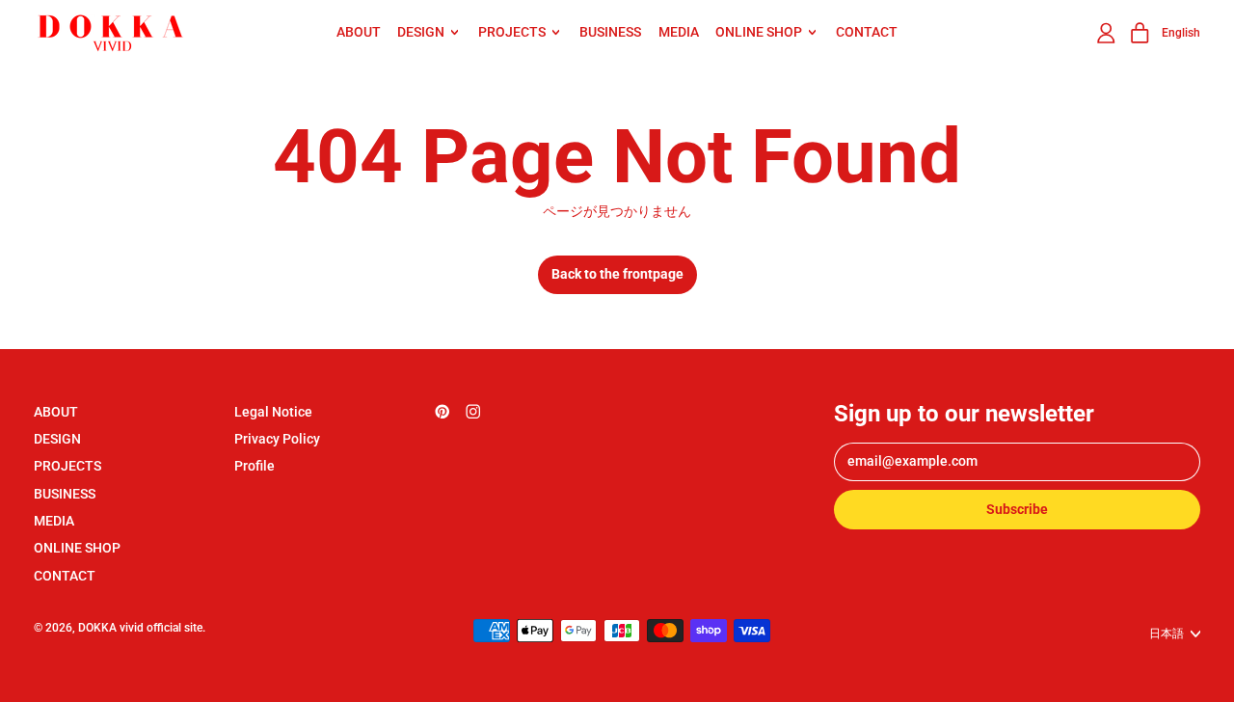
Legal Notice (273, 411)
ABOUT (358, 32)
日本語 (1166, 633)
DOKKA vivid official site (140, 627)
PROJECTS (67, 465)
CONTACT (867, 32)
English (1181, 32)
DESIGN (57, 438)
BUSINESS (610, 32)
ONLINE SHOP (77, 547)
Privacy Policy (277, 438)
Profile (254, 465)
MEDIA (678, 32)
